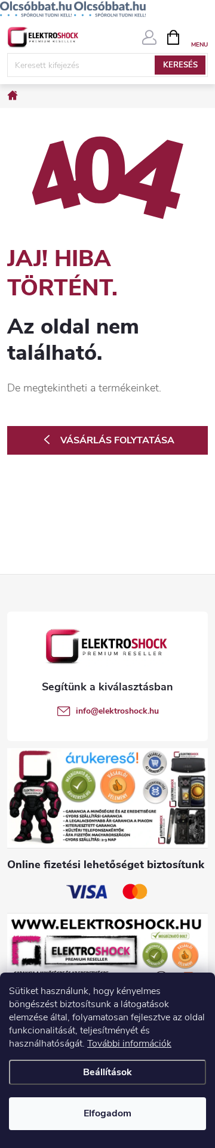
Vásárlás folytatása (117, 440)
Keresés (180, 65)
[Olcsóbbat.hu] (36, 9)
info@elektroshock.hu (117, 711)
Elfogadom (107, 1113)
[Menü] (199, 37)
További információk (129, 1043)
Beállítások (107, 1072)
